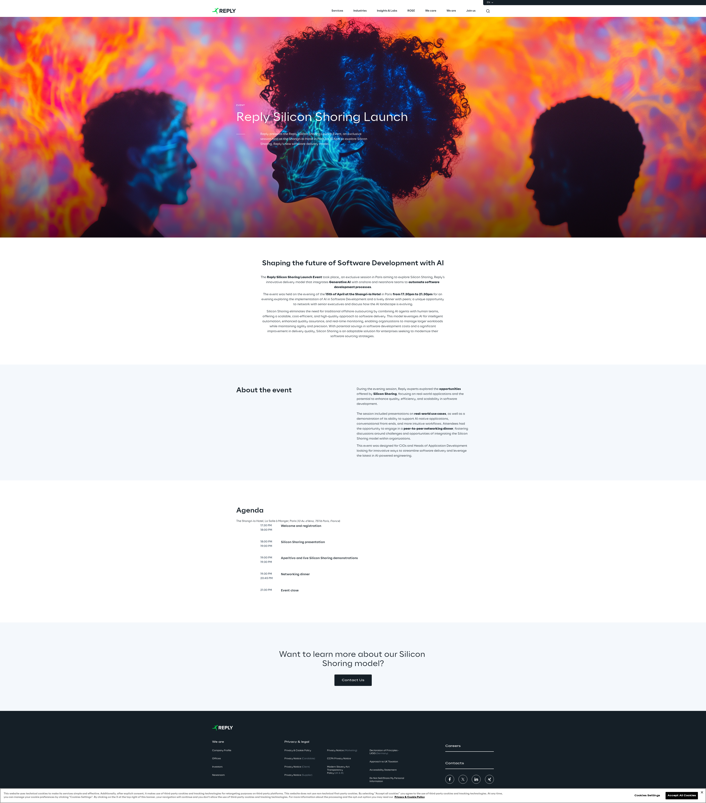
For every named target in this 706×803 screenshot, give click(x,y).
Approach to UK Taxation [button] (384, 762)
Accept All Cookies (682, 795)
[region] (353, 795)
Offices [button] (216, 758)
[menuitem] (337, 11)
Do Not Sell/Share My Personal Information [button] (387, 780)
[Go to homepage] (224, 11)
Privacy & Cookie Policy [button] (297, 750)
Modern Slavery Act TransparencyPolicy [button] (338, 770)
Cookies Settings (647, 795)
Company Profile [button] (221, 750)
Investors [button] (217, 767)
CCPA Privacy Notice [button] (339, 758)
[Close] (702, 792)
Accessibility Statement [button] (383, 770)
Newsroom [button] (218, 775)
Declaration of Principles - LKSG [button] (384, 752)
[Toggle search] (488, 11)
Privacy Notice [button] (299, 758)
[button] (353, 680)
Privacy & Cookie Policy (410, 797)
